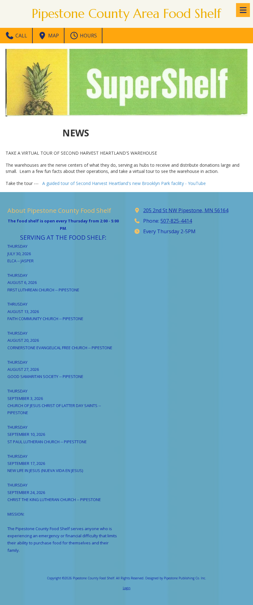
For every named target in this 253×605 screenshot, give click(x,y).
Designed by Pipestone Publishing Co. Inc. (175, 578)
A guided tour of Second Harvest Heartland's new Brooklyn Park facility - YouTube (124, 183)
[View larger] (126, 82)
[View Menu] (243, 10)
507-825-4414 (176, 220)
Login (127, 588)
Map (53, 35)
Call (20, 35)
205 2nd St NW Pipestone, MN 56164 (185, 210)
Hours (88, 35)
